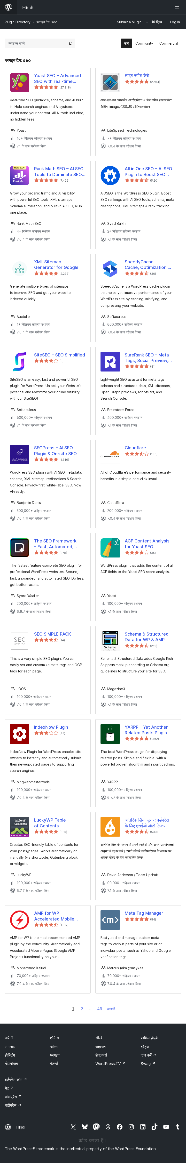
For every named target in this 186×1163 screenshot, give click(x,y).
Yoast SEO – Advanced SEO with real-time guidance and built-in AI (58, 78)
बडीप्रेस (13, 1105)
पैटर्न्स (54, 1063)
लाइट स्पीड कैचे (137, 75)
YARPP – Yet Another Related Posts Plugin (146, 730)
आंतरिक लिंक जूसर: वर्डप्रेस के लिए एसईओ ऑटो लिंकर (147, 822)
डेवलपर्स (101, 1055)
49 (99, 1008)
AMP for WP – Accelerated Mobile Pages (54, 916)
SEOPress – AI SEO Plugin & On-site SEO (55, 450)
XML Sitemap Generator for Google (56, 264)
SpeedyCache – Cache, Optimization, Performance (146, 264)
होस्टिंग (10, 1055)
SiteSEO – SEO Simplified (59, 354)
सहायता (100, 1046)
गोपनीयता (11, 1063)
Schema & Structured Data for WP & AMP (147, 636)
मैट (9, 1088)
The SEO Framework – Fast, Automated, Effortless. (55, 543)
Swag (148, 1063)
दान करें (148, 1055)
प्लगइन (55, 1055)
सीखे (98, 1037)
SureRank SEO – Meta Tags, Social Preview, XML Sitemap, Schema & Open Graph (150, 357)
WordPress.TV (110, 1063)
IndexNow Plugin (51, 727)
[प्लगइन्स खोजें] (70, 43)
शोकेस (54, 1037)
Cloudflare (135, 447)
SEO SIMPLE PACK (52, 634)
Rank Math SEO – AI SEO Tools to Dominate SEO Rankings (59, 171)
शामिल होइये (149, 1037)
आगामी (111, 1009)
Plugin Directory (18, 22)
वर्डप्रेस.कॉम (16, 1079)
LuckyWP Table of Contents (50, 822)
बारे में (9, 1037)
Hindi (20, 1127)
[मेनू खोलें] (178, 7)
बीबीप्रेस (13, 1096)
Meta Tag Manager (144, 913)
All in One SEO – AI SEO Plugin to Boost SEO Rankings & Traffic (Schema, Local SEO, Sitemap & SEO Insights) (149, 171)
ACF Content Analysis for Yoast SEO (147, 543)
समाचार (10, 1046)
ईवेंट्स (145, 1046)
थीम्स (54, 1046)
